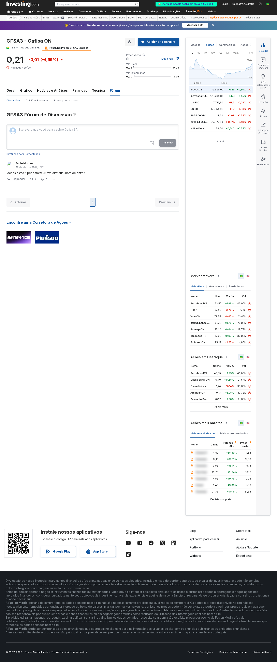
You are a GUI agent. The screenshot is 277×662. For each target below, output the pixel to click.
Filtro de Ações (171, 11)
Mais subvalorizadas (202, 433)
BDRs (131, 17)
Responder (18, 178)
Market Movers (202, 276)
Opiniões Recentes (37, 100)
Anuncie (241, 539)
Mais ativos (197, 286)
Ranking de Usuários (66, 100)
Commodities (227, 44)
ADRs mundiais (99, 17)
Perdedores (236, 286)
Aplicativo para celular (204, 539)
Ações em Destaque (206, 357)
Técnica (98, 90)
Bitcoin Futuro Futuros (203, 121)
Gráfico (26, 90)
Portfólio (195, 547)
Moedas (195, 44)
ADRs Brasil (118, 17)
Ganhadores (216, 286)
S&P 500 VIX (198, 115)
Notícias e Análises (52, 90)
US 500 (194, 102)
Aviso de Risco (262, 652)
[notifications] (260, 4)
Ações (13, 17)
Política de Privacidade (233, 652)
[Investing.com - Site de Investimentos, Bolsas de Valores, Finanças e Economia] (22, 4)
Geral (10, 90)
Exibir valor (167, 58)
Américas (150, 17)
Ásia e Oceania (198, 17)
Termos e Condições (200, 652)
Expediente (244, 555)
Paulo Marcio (24, 163)
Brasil (46, 17)
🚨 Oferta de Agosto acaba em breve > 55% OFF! (186, 4)
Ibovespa (196, 89)
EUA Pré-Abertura (77, 17)
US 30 (194, 109)
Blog (193, 530)
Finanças (80, 90)
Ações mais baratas (206, 423)
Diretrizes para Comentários (23, 154)
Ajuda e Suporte (247, 547)
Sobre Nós (243, 530)
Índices (209, 44)
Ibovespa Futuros (201, 96)
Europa (163, 17)
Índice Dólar (197, 128)
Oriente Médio (178, 17)
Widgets (195, 555)
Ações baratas (252, 17)
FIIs (140, 17)
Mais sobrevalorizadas (234, 433)
